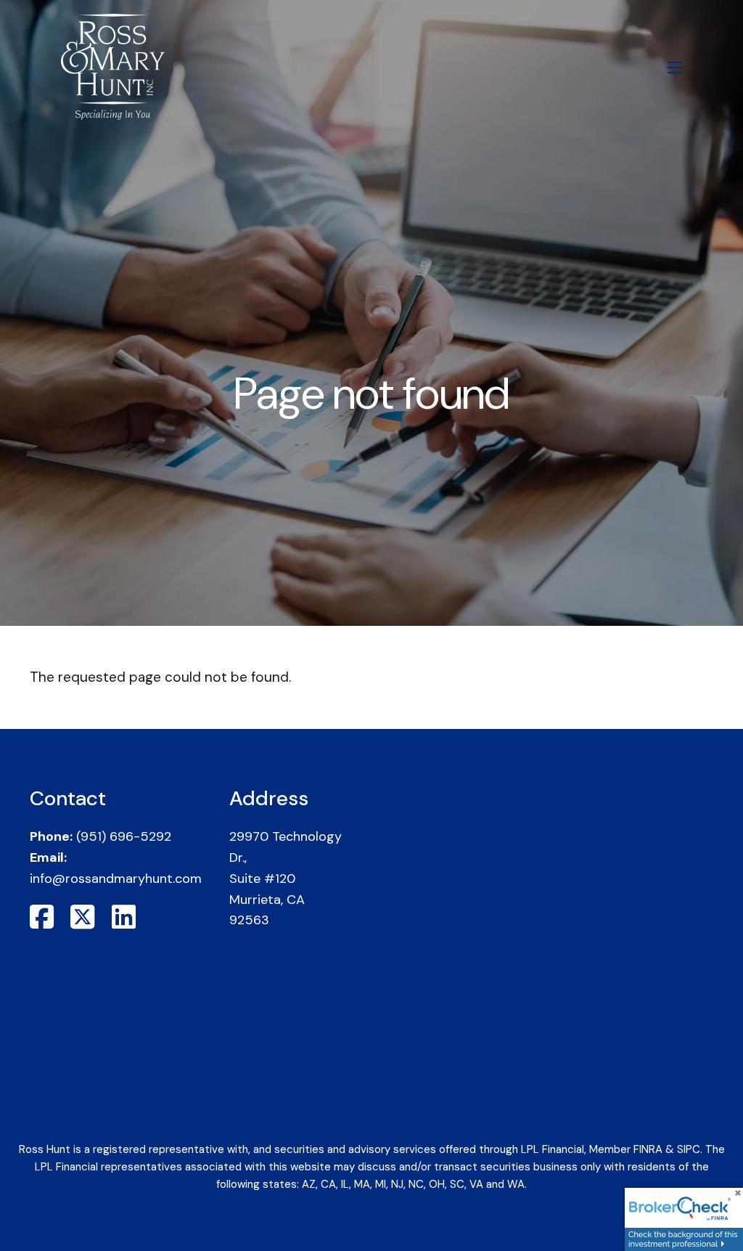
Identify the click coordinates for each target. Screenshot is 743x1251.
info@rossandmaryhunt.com (116, 878)
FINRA (647, 1149)
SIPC (688, 1149)
